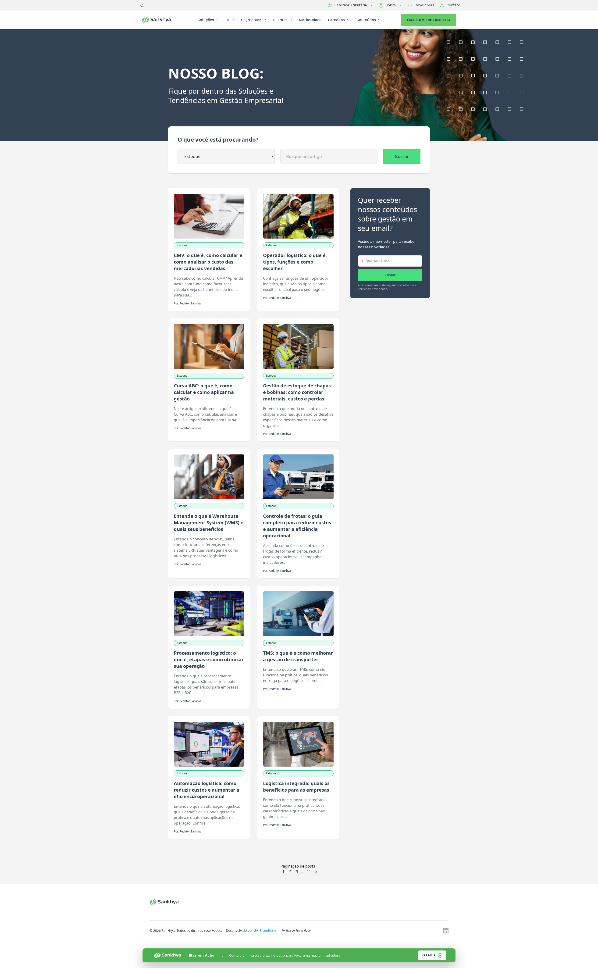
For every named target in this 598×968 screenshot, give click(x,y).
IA (227, 20)
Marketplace (310, 20)
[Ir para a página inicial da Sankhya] (159, 20)
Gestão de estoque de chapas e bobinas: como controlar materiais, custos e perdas (297, 392)
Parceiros (336, 20)
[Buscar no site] (142, 5)
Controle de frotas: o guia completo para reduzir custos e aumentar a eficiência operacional (297, 526)
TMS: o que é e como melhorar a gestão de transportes (298, 656)
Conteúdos (366, 20)
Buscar (402, 156)
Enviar (390, 275)
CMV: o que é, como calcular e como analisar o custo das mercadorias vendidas (208, 261)
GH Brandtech (265, 930)
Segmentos (251, 20)
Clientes (280, 20)
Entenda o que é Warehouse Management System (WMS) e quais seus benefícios (208, 522)
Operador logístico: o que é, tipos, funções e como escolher (295, 261)
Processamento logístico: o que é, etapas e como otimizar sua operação (209, 659)
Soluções (206, 20)
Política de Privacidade (296, 930)
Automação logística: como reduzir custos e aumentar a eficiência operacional (206, 790)
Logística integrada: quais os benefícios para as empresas (296, 786)
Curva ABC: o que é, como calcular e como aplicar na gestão (204, 392)
